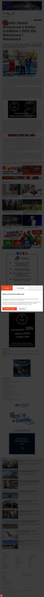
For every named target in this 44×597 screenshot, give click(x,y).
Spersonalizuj (22, 308)
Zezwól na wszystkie (10, 308)
